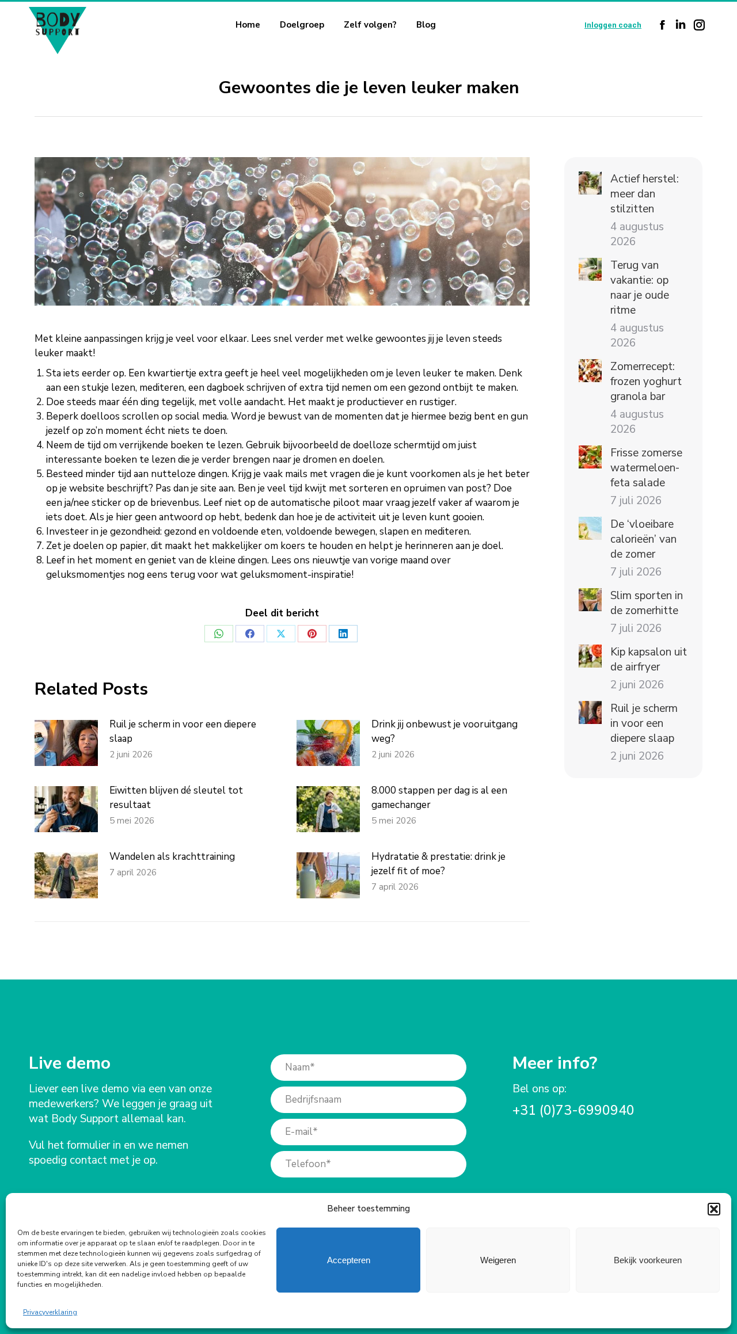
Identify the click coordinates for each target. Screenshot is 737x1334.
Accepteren (348, 1260)
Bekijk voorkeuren (648, 1260)
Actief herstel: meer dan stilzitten (644, 193)
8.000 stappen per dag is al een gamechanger (439, 797)
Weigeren (498, 1260)
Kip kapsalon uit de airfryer (648, 659)
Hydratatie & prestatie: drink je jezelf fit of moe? (438, 864)
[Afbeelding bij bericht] (66, 743)
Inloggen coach (612, 25)
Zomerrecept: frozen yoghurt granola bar (646, 381)
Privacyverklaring (50, 1312)
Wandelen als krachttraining (172, 856)
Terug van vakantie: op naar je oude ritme (639, 288)
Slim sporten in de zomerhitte (646, 603)
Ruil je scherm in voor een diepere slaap (182, 731)
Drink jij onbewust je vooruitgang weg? (444, 731)
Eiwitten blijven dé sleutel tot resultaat (176, 797)
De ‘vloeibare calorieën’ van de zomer (643, 539)
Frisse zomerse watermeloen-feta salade (646, 467)
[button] (714, 1209)
